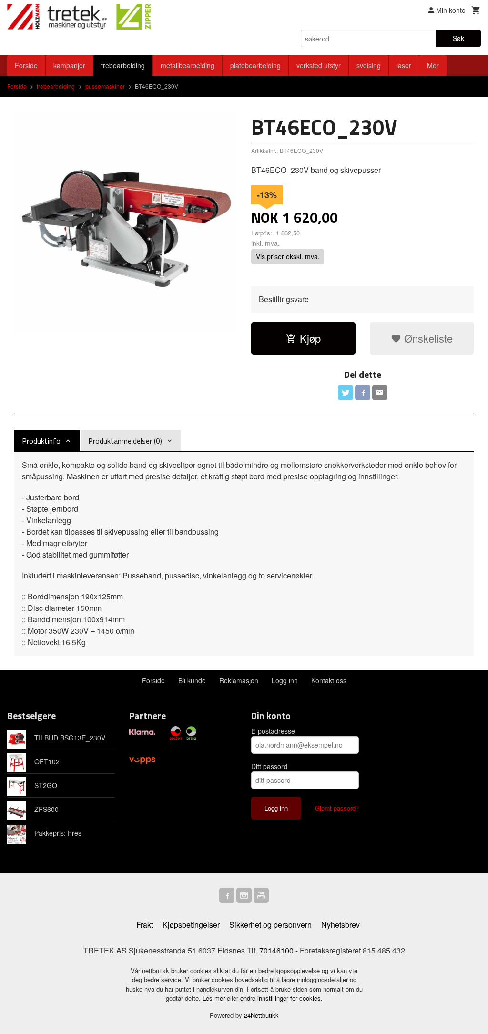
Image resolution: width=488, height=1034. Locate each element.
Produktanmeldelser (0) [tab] (125, 440)
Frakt (144, 924)
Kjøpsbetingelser (191, 924)
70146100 (276, 950)
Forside (26, 65)
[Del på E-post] (379, 392)
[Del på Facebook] (362, 392)
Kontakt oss (328, 680)
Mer (433, 65)
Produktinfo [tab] (41, 440)
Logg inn (285, 680)
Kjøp (310, 338)
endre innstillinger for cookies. (281, 998)
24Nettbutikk (261, 1015)
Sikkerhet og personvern (270, 924)
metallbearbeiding (187, 65)
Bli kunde (192, 680)
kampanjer (69, 65)
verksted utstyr (318, 65)
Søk (458, 38)
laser (403, 65)
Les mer (215, 998)
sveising (368, 65)
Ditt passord (269, 766)
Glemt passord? (337, 807)
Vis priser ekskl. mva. (288, 257)
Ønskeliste (427, 338)
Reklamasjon (238, 680)
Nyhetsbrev (340, 924)
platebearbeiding (255, 65)
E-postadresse (273, 731)
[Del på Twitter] (345, 392)
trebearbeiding (123, 65)
